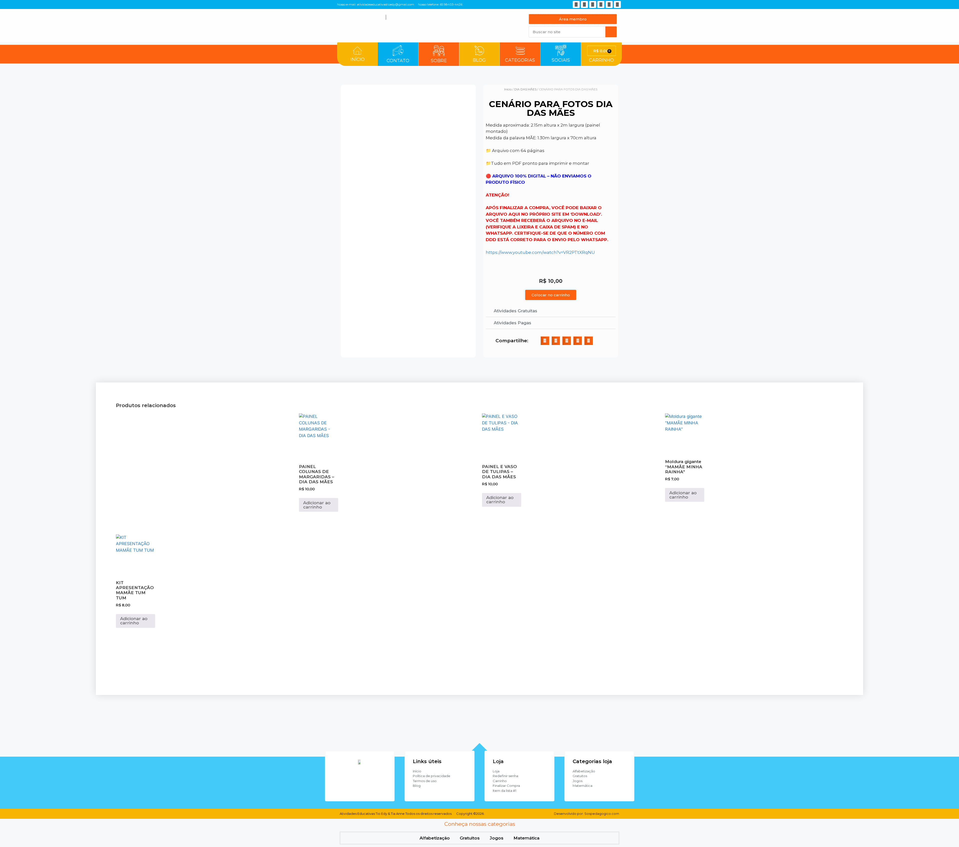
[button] (551, 311)
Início (508, 89)
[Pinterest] (600, 4)
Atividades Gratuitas (515, 310)
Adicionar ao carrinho (316, 504)
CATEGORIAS (520, 60)
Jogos (496, 838)
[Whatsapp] (592, 4)
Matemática (526, 838)
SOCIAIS (561, 60)
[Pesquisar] (611, 31)
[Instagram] (576, 4)
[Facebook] (617, 4)
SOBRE (439, 60)
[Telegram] (609, 4)
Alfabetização (435, 838)
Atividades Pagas (512, 322)
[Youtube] (584, 4)
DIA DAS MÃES (525, 89)
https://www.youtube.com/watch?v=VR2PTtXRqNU (540, 252)
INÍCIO (357, 59)
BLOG (479, 60)
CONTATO (398, 60)
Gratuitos (470, 838)
